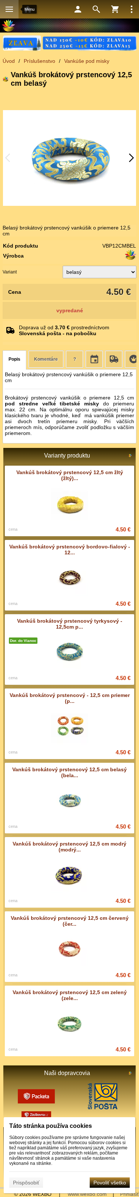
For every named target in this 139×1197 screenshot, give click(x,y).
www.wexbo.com (87, 1194)
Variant (10, 272)
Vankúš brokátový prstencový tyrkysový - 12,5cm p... (69, 624)
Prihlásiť (129, 1194)
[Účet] (78, 9)
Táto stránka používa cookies (50, 1126)
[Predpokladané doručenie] (94, 359)
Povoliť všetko (109, 1183)
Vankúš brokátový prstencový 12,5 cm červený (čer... (70, 921)
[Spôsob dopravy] (114, 359)
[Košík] (115, 9)
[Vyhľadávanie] (96, 9)
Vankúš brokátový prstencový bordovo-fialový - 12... (69, 549)
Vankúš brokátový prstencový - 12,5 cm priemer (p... (70, 698)
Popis (14, 359)
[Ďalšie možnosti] (131, 9)
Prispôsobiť (26, 1183)
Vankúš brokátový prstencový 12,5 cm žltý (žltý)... (69, 475)
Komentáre (46, 359)
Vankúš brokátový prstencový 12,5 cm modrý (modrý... (69, 847)
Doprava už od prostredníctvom (64, 330)
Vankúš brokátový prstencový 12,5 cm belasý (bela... (69, 772)
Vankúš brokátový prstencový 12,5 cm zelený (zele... (70, 995)
